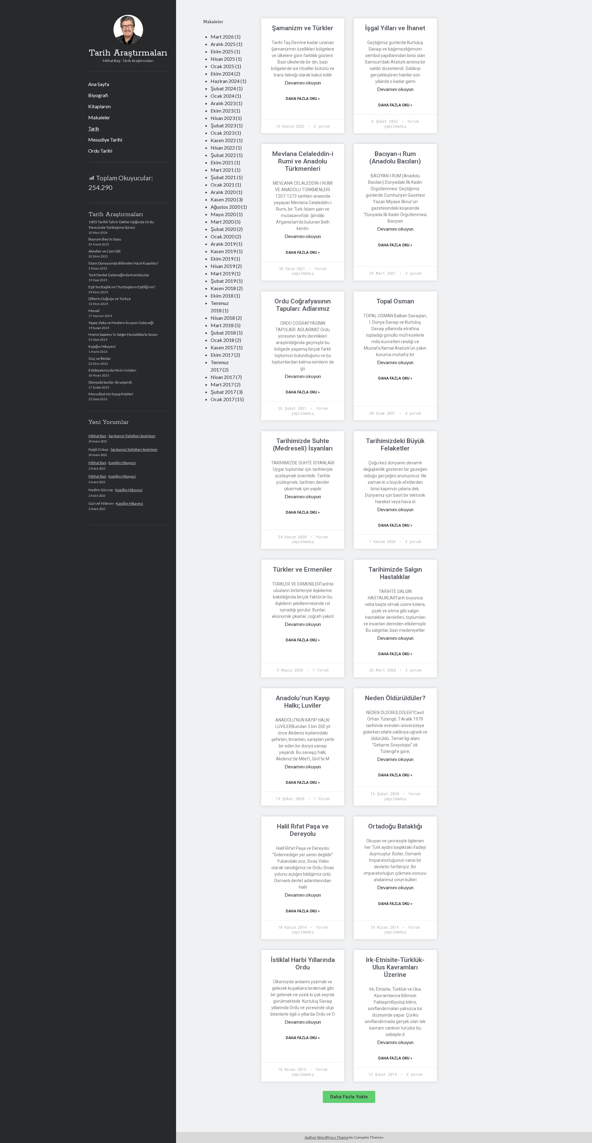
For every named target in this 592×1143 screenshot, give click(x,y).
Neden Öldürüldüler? (395, 698)
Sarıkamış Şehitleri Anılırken (132, 436)
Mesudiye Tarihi (105, 139)
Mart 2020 (222, 221)
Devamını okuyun (303, 82)
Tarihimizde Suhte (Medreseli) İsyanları (303, 444)
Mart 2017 (222, 384)
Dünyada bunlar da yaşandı (110, 382)
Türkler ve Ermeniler (302, 569)
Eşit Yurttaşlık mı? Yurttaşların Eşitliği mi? (121, 287)
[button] (349, 1097)
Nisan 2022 (223, 147)
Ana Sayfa (98, 84)
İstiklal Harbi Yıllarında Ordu (303, 963)
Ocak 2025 (222, 66)
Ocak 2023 (222, 133)
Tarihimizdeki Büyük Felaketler (395, 444)
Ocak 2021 (222, 184)
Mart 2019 (222, 273)
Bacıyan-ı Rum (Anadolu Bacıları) (395, 157)
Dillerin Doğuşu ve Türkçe (109, 298)
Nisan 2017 (223, 377)
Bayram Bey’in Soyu (104, 239)
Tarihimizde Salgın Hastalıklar (395, 573)
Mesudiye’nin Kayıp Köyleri (110, 394)
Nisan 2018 (223, 318)
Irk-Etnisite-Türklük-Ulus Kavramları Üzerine (395, 967)
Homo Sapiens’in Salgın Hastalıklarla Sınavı (123, 334)
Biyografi (98, 95)
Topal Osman (395, 301)
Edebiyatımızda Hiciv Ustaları (112, 370)
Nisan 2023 (223, 118)
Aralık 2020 (223, 192)
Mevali (94, 310)
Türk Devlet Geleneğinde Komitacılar (119, 275)
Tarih (93, 128)
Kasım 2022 (223, 140)
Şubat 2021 (223, 177)
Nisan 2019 (223, 266)
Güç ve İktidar (99, 358)
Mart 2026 (222, 36)
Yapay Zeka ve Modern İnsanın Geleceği (121, 322)
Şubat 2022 (223, 155)
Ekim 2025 (222, 51)
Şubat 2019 (223, 281)
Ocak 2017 (222, 399)
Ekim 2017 (222, 355)
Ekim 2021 (222, 162)
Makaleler (99, 117)
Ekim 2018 (222, 295)
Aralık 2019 (223, 244)
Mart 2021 (222, 170)
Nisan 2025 (223, 59)
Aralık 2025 (223, 44)
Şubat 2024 (223, 88)
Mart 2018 (222, 325)
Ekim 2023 (222, 110)
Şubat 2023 (223, 125)
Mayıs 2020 (223, 214)
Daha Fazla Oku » (303, 99)
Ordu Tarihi (100, 151)
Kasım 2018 (223, 288)
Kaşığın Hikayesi (102, 346)
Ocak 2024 (222, 96)
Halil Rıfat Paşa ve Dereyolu (303, 830)
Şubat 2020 (223, 229)
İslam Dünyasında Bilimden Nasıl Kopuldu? (123, 263)
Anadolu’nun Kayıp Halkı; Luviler (303, 701)
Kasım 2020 (223, 199)
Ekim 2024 (222, 73)
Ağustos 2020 (225, 207)
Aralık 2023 (223, 103)
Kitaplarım (99, 106)
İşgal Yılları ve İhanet (395, 28)
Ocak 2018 (222, 340)
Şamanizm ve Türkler (302, 28)
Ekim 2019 (222, 258)
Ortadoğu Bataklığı (395, 826)
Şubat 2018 (223, 332)
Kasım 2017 (223, 347)
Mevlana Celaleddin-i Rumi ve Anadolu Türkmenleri (302, 161)
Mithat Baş (97, 436)
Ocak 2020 (222, 236)
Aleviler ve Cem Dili (104, 251)
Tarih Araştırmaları (128, 53)
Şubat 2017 (223, 392)
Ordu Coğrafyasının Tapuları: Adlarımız (302, 305)
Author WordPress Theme (327, 1137)
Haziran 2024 (225, 81)
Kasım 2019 (223, 251)
